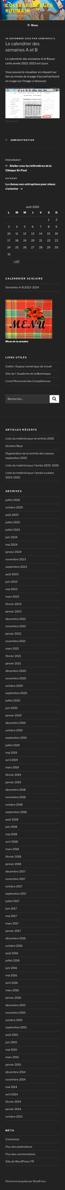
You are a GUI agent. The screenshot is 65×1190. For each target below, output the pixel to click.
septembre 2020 (16, 693)
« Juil (16, 261)
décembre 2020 (15, 671)
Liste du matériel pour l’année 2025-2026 (32, 465)
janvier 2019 (13, 782)
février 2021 (13, 656)
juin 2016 (11, 968)
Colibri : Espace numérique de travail (28, 366)
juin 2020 (11, 708)
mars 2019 (12, 767)
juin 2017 (11, 908)
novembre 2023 (15, 559)
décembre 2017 (15, 871)
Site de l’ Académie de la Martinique (28, 373)
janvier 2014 (13, 1109)
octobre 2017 (13, 886)
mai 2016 (11, 975)
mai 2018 (11, 834)
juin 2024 (11, 537)
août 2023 (12, 574)
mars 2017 (12, 923)
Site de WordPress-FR (19, 1161)
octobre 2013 (14, 1116)
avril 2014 (11, 1094)
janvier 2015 (13, 1064)
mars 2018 (12, 849)
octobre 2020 (14, 685)
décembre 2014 (15, 1072)
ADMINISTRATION (22, 140)
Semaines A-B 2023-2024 (22, 287)
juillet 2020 (12, 700)
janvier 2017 (13, 931)
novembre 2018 (15, 797)
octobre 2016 (14, 945)
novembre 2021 (15, 641)
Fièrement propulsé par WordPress (25, 1181)
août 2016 (11, 953)
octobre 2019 (14, 730)
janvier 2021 (13, 663)
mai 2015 (11, 1049)
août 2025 (12, 515)
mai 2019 (11, 752)
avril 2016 (11, 983)
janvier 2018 (13, 864)
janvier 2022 (13, 633)
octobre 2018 (14, 804)
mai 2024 (11, 544)
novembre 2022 (15, 626)
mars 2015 (12, 1057)
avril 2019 (11, 760)
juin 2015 (11, 1042)
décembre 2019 (15, 723)
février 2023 (13, 604)
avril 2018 (11, 841)
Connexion (12, 1139)
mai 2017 (11, 916)
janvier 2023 (13, 611)
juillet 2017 (12, 901)
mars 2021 (12, 648)
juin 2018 (11, 826)
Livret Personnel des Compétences (28, 381)
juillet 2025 (12, 522)
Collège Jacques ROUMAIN (29, 8)
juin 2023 (11, 581)
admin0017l (47, 38)
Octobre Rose (14, 446)
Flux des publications (18, 1146)
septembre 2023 (16, 566)
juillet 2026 (12, 500)
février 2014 (13, 1101)
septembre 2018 (16, 812)
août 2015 (11, 1034)
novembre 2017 (15, 879)
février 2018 (13, 856)
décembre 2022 (15, 619)
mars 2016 (12, 990)
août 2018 (11, 819)
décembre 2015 (15, 1005)
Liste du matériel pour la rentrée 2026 (29, 438)
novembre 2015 (15, 1012)
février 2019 (13, 774)
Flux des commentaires (20, 1154)
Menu (34, 25)
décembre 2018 (15, 789)
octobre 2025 (14, 507)
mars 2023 (12, 596)
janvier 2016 (13, 997)
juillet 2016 (12, 960)
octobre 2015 (14, 1020)
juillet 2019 (12, 745)
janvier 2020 (13, 715)
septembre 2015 (16, 1027)
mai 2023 (11, 589)
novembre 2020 (15, 678)
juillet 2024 (12, 529)
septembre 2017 (16, 893)
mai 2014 (11, 1087)
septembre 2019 (16, 737)
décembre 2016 (15, 938)
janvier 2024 (13, 552)
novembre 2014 (15, 1079)
